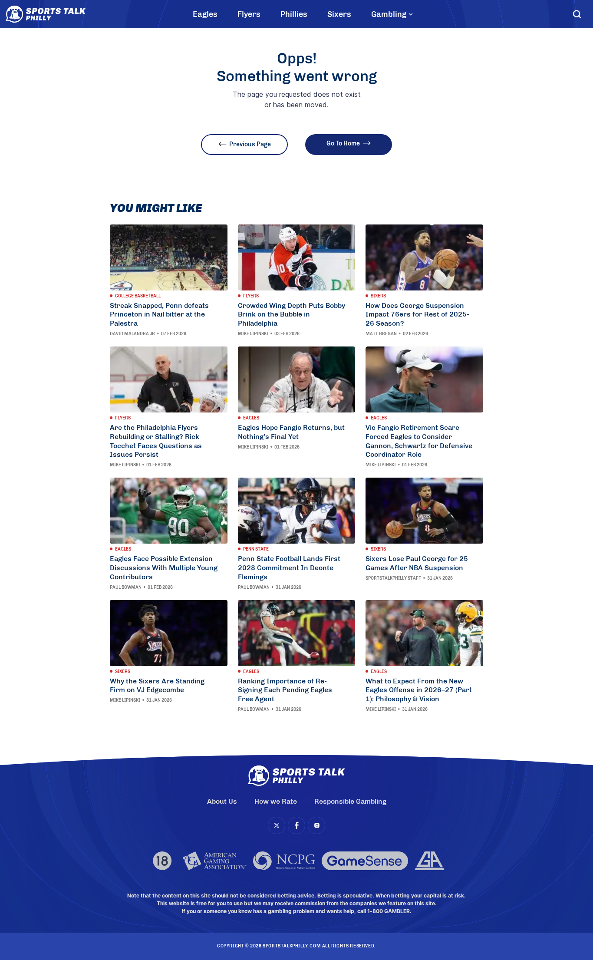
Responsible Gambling (350, 801)
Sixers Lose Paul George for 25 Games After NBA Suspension (417, 563)
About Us (222, 801)
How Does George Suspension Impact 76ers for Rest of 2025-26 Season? (417, 314)
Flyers (248, 14)
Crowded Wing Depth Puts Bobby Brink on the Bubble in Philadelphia (291, 314)
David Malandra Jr (132, 333)
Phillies (293, 14)
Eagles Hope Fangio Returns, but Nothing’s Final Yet (291, 432)
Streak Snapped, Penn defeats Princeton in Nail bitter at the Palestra (159, 314)
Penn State (256, 549)
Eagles (205, 14)
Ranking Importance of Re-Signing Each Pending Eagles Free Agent (285, 690)
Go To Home (343, 143)
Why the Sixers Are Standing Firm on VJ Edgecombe (157, 685)
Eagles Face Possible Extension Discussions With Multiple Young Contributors (163, 567)
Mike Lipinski (253, 333)
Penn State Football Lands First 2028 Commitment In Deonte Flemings (289, 567)
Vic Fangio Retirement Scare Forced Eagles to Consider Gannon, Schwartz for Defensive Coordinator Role (419, 441)
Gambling (388, 14)
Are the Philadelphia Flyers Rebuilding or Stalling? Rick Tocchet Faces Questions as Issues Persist (156, 441)
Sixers (339, 14)
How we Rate (275, 801)
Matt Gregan (381, 333)
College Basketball (138, 296)
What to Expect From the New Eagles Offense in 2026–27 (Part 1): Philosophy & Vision (419, 690)
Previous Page (250, 144)
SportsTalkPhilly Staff (393, 578)
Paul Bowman (126, 587)
